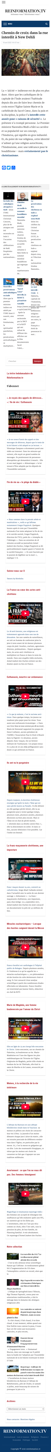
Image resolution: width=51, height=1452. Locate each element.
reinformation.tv (25, 10)
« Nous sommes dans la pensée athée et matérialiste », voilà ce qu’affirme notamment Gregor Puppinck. (24, 522)
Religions (35, 1437)
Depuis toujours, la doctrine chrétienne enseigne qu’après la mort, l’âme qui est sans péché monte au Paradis (23, 803)
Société (35, 1440)
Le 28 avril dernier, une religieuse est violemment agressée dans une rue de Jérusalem (23, 634)
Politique (26, 1440)
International (9, 1437)
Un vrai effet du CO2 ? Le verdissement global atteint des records (31, 1257)
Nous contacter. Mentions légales (21, 1419)
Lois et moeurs (23, 1437)
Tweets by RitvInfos (15, 579)
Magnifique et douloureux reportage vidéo (24, 1212)
